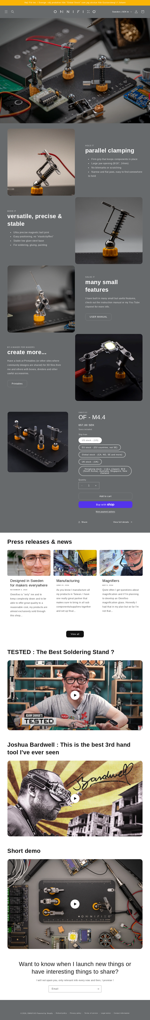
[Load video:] (75, 695)
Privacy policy (75, 1013)
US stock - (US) (90, 440)
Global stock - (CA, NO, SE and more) (102, 454)
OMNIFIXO (31, 1013)
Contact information (121, 1013)
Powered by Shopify (45, 1013)
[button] (6, 11)
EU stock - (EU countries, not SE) (99, 447)
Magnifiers (110, 581)
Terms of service (91, 1013)
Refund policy (61, 1013)
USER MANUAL (98, 317)
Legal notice (106, 1013)
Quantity (82, 480)
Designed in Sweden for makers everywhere (29, 583)
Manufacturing (68, 581)
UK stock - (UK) (90, 462)
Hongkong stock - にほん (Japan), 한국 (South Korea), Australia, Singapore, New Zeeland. (105, 471)
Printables (17, 383)
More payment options (105, 512)
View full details (121, 522)
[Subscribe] (98, 988)
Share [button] (84, 522)
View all (75, 634)
